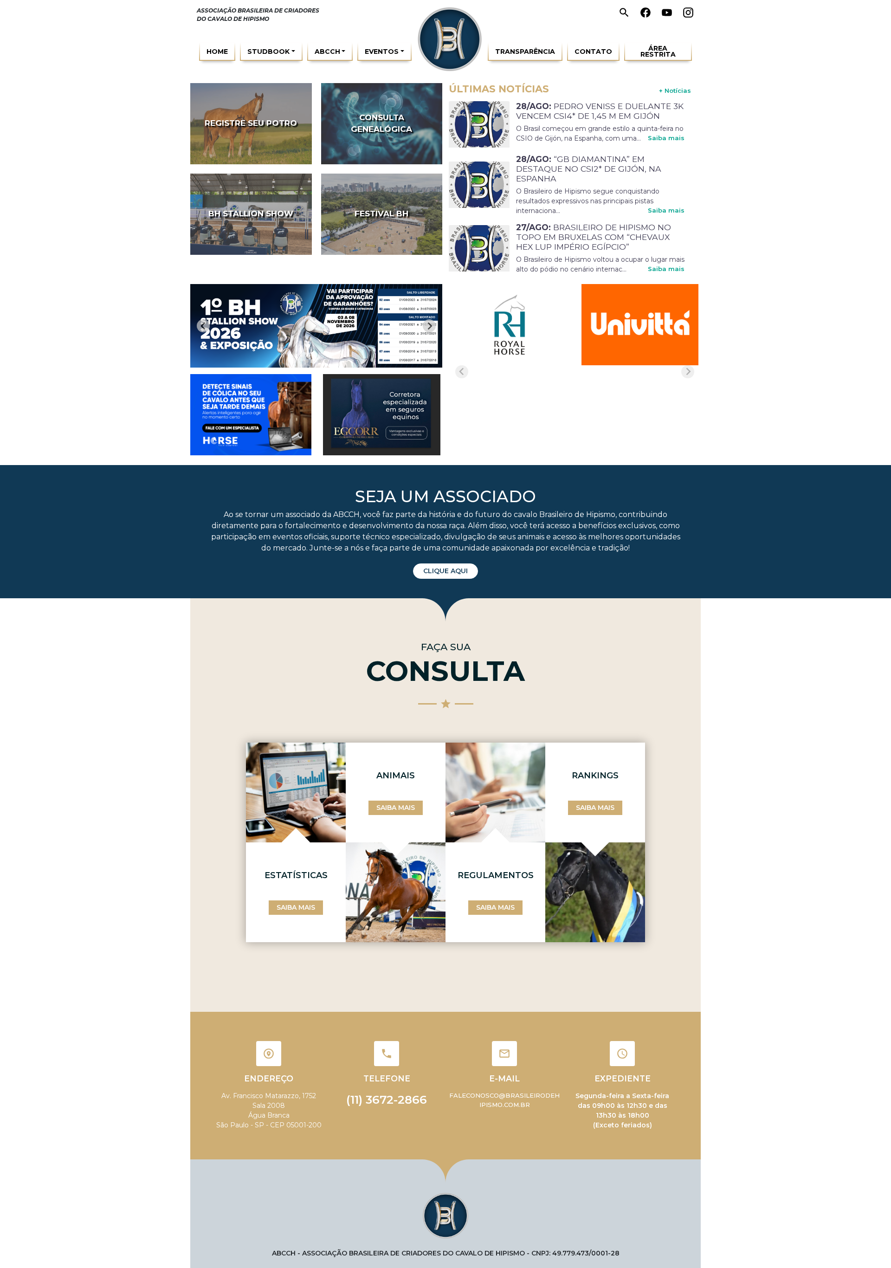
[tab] (307, 361)
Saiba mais (666, 138)
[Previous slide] (203, 325)
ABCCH (327, 51)
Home (217, 51)
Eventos (382, 51)
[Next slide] (429, 325)
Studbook (268, 51)
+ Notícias (675, 90)
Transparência (525, 51)
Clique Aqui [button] (445, 571)
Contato (593, 51)
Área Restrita (658, 51)
